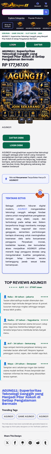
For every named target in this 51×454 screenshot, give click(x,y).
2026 (40, 33)
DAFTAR (38, 45)
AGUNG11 (22, 209)
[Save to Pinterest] (30, 442)
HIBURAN (6, 33)
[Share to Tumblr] (45, 442)
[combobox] (23, 12)
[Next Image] (49, 95)
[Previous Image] (2, 95)
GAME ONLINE (18, 33)
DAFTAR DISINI (16, 138)
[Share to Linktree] (22, 442)
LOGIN (13, 45)
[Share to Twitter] (7, 442)
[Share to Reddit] (38, 442)
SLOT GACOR (31, 33)
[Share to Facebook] (15, 442)
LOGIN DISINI (16, 145)
